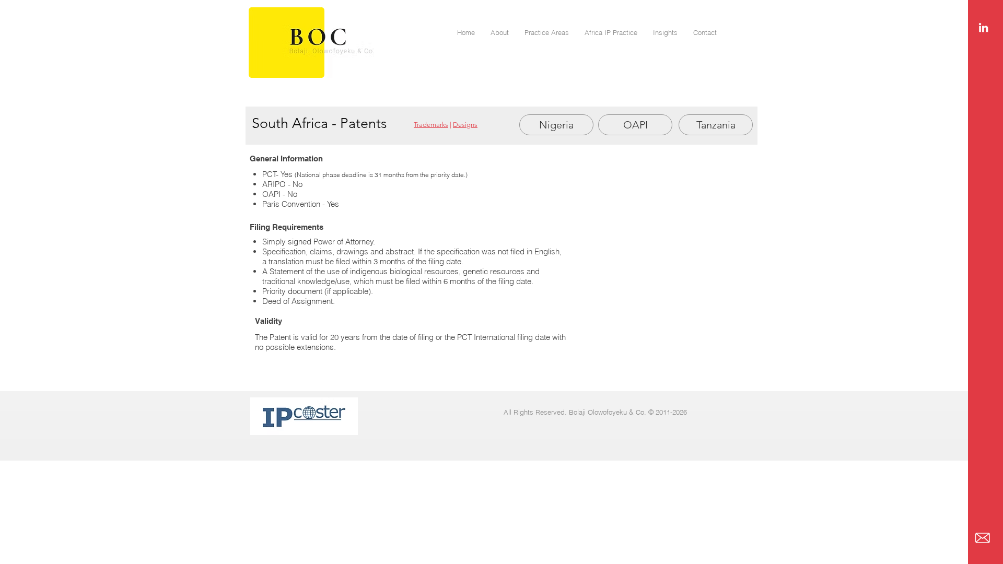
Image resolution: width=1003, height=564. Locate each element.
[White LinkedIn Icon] (983, 27)
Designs (465, 124)
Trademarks (431, 124)
